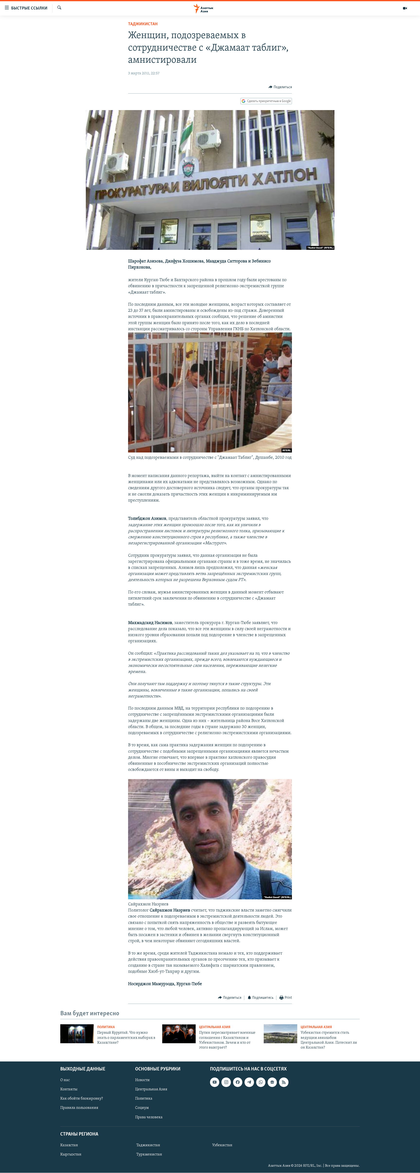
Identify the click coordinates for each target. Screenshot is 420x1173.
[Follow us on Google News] (272, 1082)
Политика (106, 1027)
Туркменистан (149, 1154)
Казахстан (69, 1145)
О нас (65, 1080)
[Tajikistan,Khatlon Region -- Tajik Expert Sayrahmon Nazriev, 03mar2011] (210, 898)
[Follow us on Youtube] (214, 1082)
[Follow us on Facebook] (237, 1082)
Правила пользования (79, 1108)
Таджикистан (143, 24)
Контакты (68, 1089)
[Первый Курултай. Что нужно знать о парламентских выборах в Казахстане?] (77, 1033)
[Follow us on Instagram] (226, 1082)
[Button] (280, 87)
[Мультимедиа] (405, 8)
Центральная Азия (214, 1027)
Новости (142, 1080)
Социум (142, 1108)
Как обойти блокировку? (81, 1099)
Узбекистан (222, 1145)
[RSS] (283, 1082)
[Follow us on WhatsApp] (260, 1082)
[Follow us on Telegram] (249, 1082)
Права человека (149, 1117)
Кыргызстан (70, 1154)
